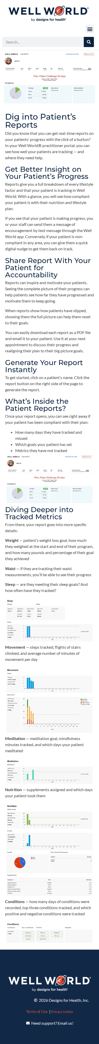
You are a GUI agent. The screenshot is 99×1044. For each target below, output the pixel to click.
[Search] (89, 42)
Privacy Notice (62, 1012)
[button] (90, 29)
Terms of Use (37, 1011)
